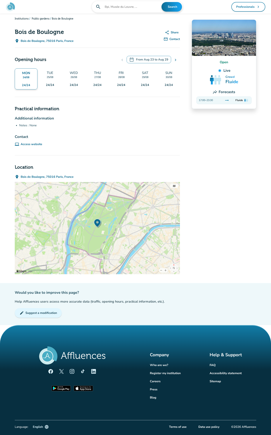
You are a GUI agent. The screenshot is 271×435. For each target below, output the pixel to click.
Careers (155, 381)
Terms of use (178, 427)
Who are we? (159, 365)
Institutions (22, 18)
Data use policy (208, 427)
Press (153, 389)
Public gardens (40, 18)
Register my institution (165, 373)
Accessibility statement (226, 373)
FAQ (213, 365)
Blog (153, 397)
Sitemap (215, 381)
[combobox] (133, 7)
